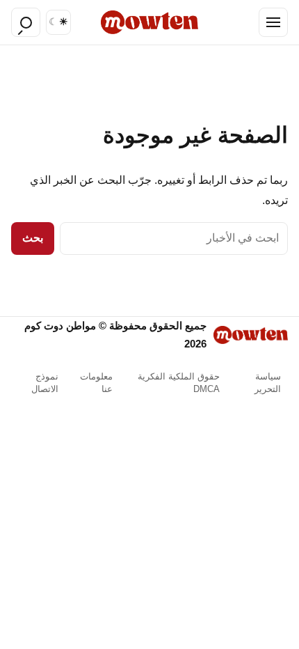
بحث (32, 238)
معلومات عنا (96, 382)
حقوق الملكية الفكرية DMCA (179, 382)
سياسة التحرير (267, 382)
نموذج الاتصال (44, 382)
